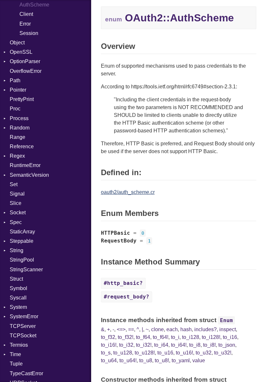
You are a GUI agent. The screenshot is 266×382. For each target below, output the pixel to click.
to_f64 (143, 337)
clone (157, 329)
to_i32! (143, 345)
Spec (16, 222)
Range (17, 137)
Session (28, 33)
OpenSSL (21, 52)
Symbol (18, 288)
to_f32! (125, 337)
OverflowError (26, 71)
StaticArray (22, 231)
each (172, 329)
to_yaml (181, 360)
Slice (15, 203)
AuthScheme (34, 4)
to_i (175, 337)
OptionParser (25, 61)
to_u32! (222, 352)
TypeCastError (26, 373)
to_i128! (211, 337)
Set (14, 184)
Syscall (18, 297)
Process (19, 118)
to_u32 (204, 352)
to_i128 (190, 337)
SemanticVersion (29, 175)
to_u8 (145, 360)
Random (20, 127)
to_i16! (108, 345)
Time (15, 354)
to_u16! (184, 352)
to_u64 (109, 360)
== (131, 329)
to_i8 (194, 345)
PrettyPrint (22, 99)
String (16, 250)
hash (186, 329)
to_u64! (128, 360)
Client (26, 14)
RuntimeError (25, 165)
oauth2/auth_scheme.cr (128, 192)
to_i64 (161, 345)
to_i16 (230, 337)
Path (15, 80)
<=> (121, 329)
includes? (205, 329)
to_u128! (145, 352)
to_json (226, 345)
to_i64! (179, 345)
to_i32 (126, 345)
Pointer (18, 90)
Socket (18, 212)
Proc (15, 108)
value (198, 360)
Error (25, 24)
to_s (106, 352)
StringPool (22, 260)
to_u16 (165, 352)
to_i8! (209, 345)
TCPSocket (23, 335)
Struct (16, 279)
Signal (17, 194)
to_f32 (108, 337)
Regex (17, 156)
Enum (226, 320)
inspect (227, 329)
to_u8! (162, 360)
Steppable (21, 241)
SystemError (24, 316)
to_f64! (160, 337)
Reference (22, 146)
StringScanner (26, 269)
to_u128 (122, 352)
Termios (19, 345)
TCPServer (23, 326)
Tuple (16, 363)
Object (17, 42)
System (18, 307)
